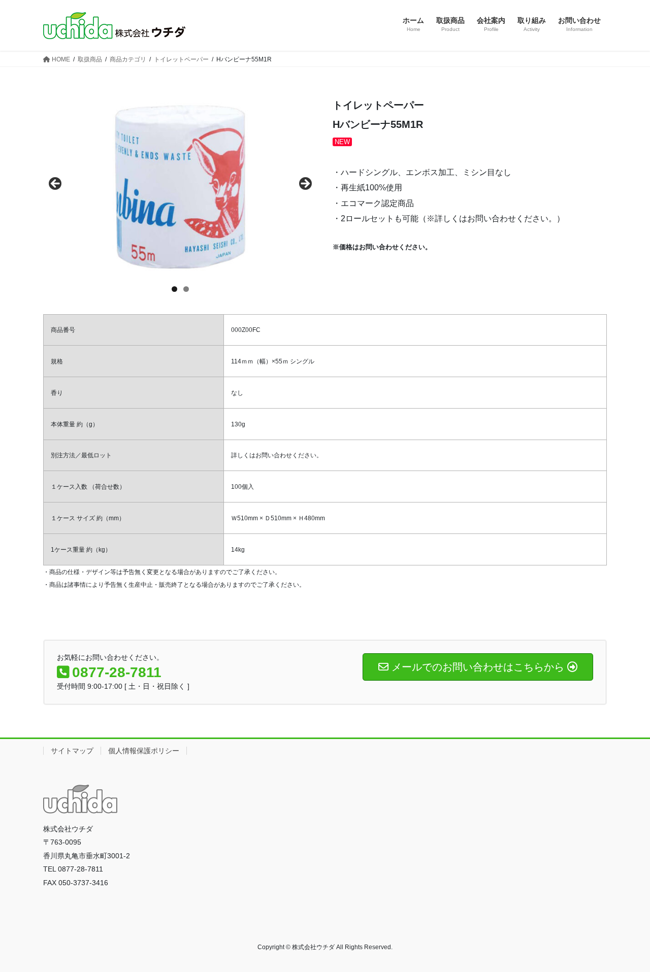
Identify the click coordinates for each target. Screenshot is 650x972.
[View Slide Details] (180, 186)
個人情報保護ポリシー (143, 751)
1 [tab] (174, 289)
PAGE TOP (624, 934)
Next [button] (304, 184)
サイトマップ (72, 751)
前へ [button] (55, 184)
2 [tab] (186, 289)
